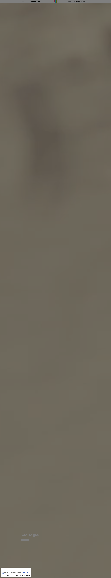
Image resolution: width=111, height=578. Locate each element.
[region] (16, 572)
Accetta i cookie (26, 575)
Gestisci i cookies (6, 575)
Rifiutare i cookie (19, 575)
